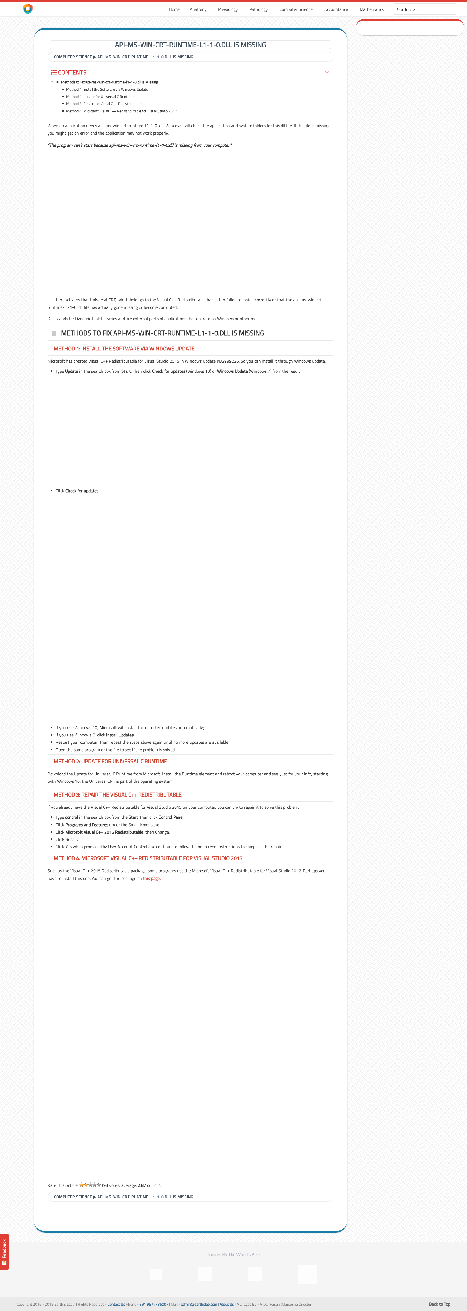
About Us (227, 1304)
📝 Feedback (4, 1252)
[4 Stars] (94, 1184)
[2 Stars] (86, 1184)
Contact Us (116, 1304)
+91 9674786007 (153, 1304)
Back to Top (439, 1304)
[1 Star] (81, 1184)
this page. (152, 878)
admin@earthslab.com (199, 1304)
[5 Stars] (99, 1184)
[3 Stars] (90, 1184)
